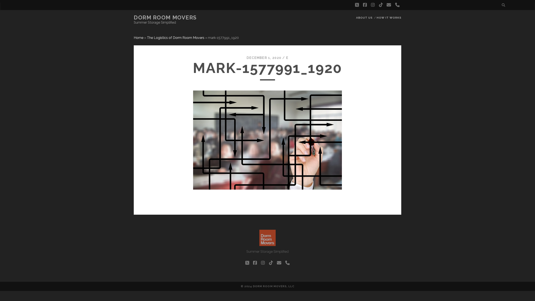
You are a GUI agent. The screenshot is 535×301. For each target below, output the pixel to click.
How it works (389, 17)
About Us (364, 17)
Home (138, 38)
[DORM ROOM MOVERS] (267, 244)
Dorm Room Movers (165, 17)
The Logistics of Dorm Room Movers (175, 38)
